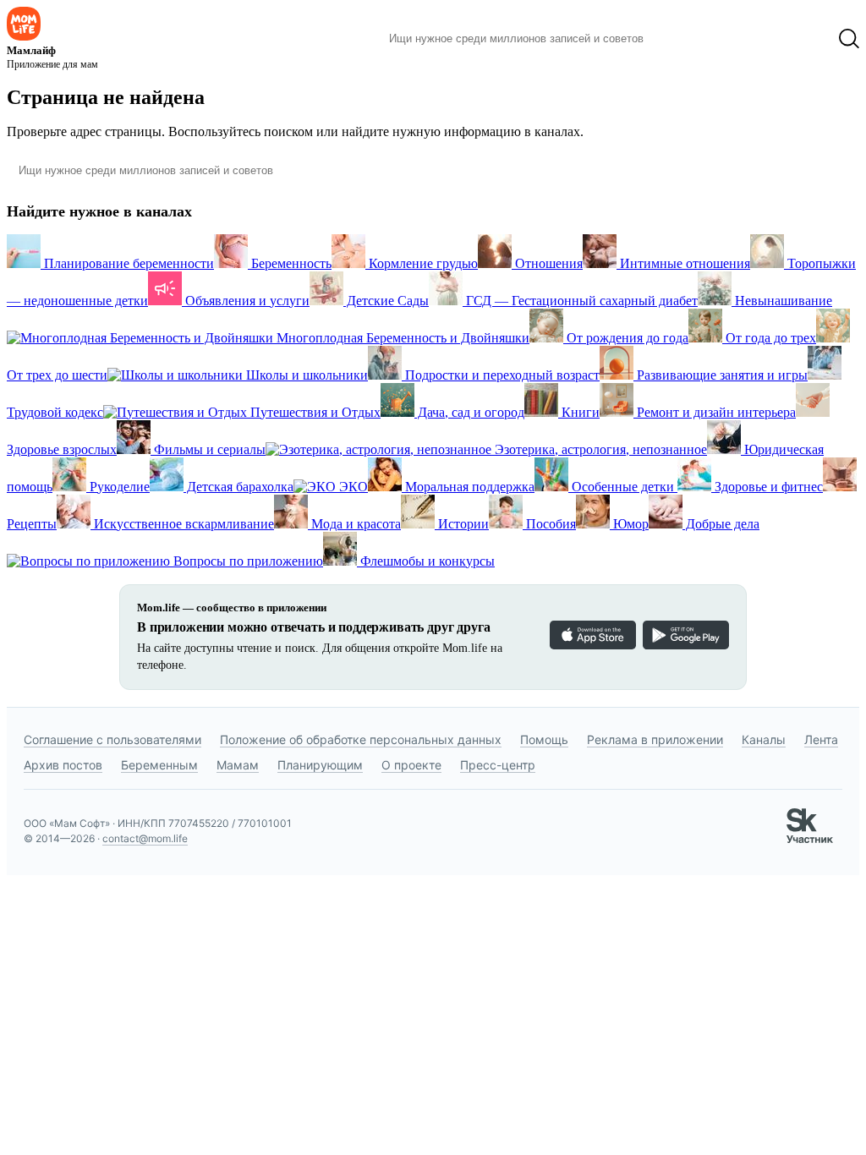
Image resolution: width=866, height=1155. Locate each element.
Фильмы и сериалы (208, 449)
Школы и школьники (305, 375)
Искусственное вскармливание (182, 524)
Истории (462, 524)
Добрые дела (720, 524)
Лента (821, 739)
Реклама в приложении (655, 739)
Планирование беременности (127, 263)
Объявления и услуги (246, 300)
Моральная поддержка (468, 486)
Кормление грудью (421, 263)
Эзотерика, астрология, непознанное (599, 449)
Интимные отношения (683, 263)
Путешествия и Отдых (314, 412)
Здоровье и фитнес (767, 486)
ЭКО (352, 486)
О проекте (411, 765)
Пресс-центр (497, 765)
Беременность (290, 263)
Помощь (544, 739)
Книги (579, 412)
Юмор (629, 524)
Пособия (549, 524)
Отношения (547, 263)
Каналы (764, 739)
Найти (682, 39)
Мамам (237, 765)
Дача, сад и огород (469, 412)
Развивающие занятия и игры (720, 375)
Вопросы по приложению (246, 561)
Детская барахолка (238, 486)
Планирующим (320, 765)
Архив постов (63, 765)
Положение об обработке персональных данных (361, 739)
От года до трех (769, 338)
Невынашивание (782, 300)
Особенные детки (622, 486)
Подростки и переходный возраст (501, 375)
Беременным (159, 765)
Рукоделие (118, 486)
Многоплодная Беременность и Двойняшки (401, 338)
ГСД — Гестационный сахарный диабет (580, 300)
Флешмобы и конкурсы (426, 561)
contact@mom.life (145, 838)
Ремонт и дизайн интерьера (714, 412)
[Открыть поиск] (849, 39)
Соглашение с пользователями (112, 739)
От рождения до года (625, 338)
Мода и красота (354, 524)
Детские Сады (386, 300)
